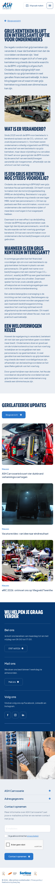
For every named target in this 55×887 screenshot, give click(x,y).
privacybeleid (32, 836)
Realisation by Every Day (11, 882)
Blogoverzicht (12, 415)
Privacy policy (36, 880)
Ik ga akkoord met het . (24, 836)
